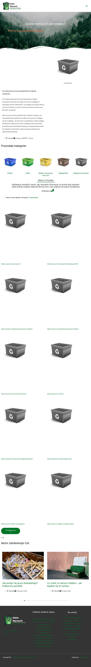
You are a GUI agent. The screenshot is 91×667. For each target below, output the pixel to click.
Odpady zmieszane (81, 173)
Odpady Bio (63, 173)
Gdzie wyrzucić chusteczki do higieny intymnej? (17, 459)
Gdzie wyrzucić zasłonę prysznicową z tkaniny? (17, 329)
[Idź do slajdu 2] (24, 600)
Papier (10, 173)
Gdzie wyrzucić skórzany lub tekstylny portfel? (62, 264)
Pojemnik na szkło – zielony (72, 623)
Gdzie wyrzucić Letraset (55, 394)
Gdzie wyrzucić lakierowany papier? (13, 524)
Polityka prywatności (11, 631)
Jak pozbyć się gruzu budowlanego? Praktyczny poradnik (43, 629)
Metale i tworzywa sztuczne (46, 174)
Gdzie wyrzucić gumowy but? (11, 264)
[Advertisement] (23, 71)
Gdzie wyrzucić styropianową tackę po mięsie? (63, 329)
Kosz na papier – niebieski (72, 626)
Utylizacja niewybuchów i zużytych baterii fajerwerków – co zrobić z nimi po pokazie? (43, 621)
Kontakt (6, 633)
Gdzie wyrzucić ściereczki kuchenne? (13, 394)
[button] (10, 531)
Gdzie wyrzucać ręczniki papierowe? (59, 459)
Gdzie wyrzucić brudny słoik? (43, 641)
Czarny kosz (33, 197)
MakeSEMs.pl (83, 657)
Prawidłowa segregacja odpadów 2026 (24, 657)
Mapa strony (72, 639)
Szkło (28, 173)
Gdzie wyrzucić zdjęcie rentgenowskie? (60, 524)
